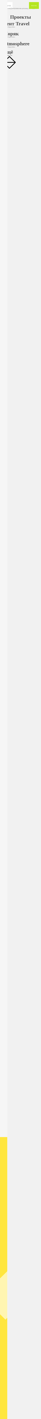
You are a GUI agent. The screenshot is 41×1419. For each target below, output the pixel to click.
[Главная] (6, 4)
